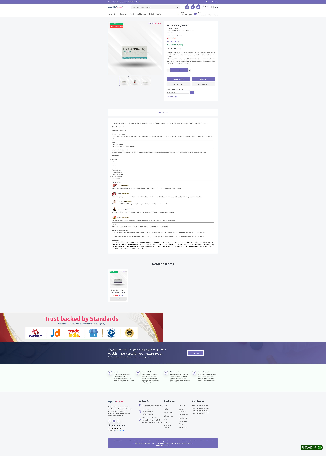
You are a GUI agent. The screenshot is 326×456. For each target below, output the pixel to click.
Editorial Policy (168, 416)
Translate (121, 430)
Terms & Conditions (182, 410)
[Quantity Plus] (189, 70)
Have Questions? (172, 96)
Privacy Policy (183, 415)
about (132, 14)
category (123, 14)
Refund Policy (183, 427)
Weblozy (167, 445)
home (110, 14)
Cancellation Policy (183, 423)
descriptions (163, 112)
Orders (166, 405)
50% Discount (114, 271)
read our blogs (141, 14)
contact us (215, 2)
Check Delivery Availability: (175, 89)
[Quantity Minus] (168, 70)
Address (166, 409)
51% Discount (116, 23)
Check (192, 92)
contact (151, 14)
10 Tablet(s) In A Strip (174, 48)
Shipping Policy (183, 418)
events (158, 14)
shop (115, 14)
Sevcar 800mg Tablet (118, 292)
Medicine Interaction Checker (167, 425)
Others (176, 28)
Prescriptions (168, 412)
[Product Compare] (118, 286)
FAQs (207, 2)
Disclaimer (182, 405)
